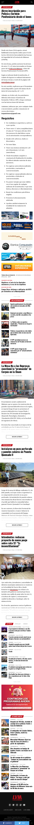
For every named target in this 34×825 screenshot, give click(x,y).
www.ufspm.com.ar (7, 82)
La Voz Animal (27, 810)
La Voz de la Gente (8, 810)
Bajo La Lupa (18, 810)
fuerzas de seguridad (24, 275)
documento (14, 589)
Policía (4, 277)
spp (10, 277)
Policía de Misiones (15, 69)
